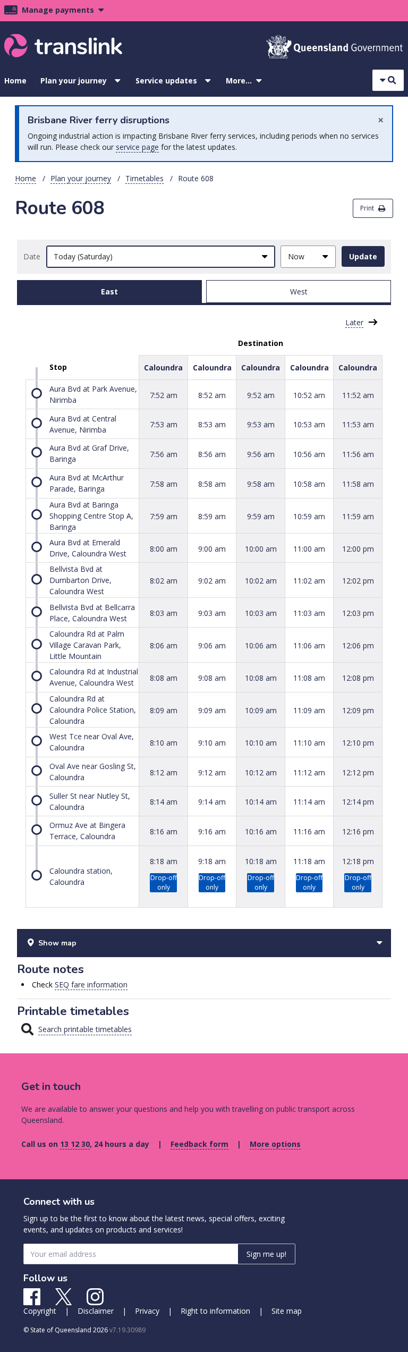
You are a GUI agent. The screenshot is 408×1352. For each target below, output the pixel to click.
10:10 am (261, 743)
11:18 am (309, 861)
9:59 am (261, 516)
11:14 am (309, 802)
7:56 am (163, 454)
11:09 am (309, 710)
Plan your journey (73, 80)
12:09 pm (358, 710)
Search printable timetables (85, 1029)
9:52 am (261, 395)
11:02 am (309, 581)
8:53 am (212, 424)
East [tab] (109, 291)
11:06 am (309, 645)
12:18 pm (358, 861)
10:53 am (309, 424)
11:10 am (309, 743)
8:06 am (163, 645)
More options (275, 1144)
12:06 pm (358, 645)
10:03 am (261, 613)
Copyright (39, 1311)
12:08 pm (358, 678)
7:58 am (163, 484)
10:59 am (309, 516)
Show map (57, 943)
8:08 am (163, 678)
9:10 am (212, 743)
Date (31, 256)
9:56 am (261, 454)
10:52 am (309, 395)
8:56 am (212, 454)
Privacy (147, 1311)
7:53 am (163, 424)
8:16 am (163, 831)
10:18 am (261, 861)
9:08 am (212, 678)
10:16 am (261, 831)
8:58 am (212, 484)
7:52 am (163, 395)
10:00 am (261, 548)
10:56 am (309, 454)
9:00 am (212, 548)
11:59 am (358, 516)
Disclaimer (96, 1311)
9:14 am (212, 802)
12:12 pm (358, 772)
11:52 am (358, 395)
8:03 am (163, 613)
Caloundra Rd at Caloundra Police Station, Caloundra (92, 710)
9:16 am (212, 831)
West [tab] (299, 291)
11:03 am (309, 613)
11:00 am (309, 548)
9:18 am (212, 861)
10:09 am (261, 710)
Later (354, 322)
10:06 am (261, 645)
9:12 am (212, 772)
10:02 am (261, 581)
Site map (286, 1311)
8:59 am (212, 516)
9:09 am (212, 710)
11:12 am (309, 772)
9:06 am (212, 645)
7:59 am (163, 516)
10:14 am (261, 802)
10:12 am (261, 772)
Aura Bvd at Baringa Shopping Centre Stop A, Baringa (91, 516)
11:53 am (358, 424)
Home (15, 80)
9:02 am (212, 581)
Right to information (215, 1311)
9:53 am (261, 424)
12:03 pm (358, 613)
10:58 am (309, 484)
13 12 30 (75, 1144)
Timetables (144, 178)
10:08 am (261, 678)
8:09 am (163, 710)
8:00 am (163, 548)
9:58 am (261, 484)
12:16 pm (358, 831)
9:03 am (212, 613)
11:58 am (358, 484)
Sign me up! (266, 1254)
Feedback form (199, 1144)
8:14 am (163, 802)
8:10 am (163, 743)
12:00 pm (358, 548)
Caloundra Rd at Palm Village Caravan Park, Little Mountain (86, 645)
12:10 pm (358, 743)
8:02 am (163, 581)
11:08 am (309, 678)
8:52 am (212, 395)
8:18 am (163, 861)
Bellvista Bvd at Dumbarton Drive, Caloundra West (80, 580)
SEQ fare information (91, 984)
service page (137, 147)
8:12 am (163, 772)
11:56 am (358, 454)
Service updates (166, 80)
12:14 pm (358, 802)
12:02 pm (358, 581)
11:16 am (309, 831)
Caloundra (163, 367)
